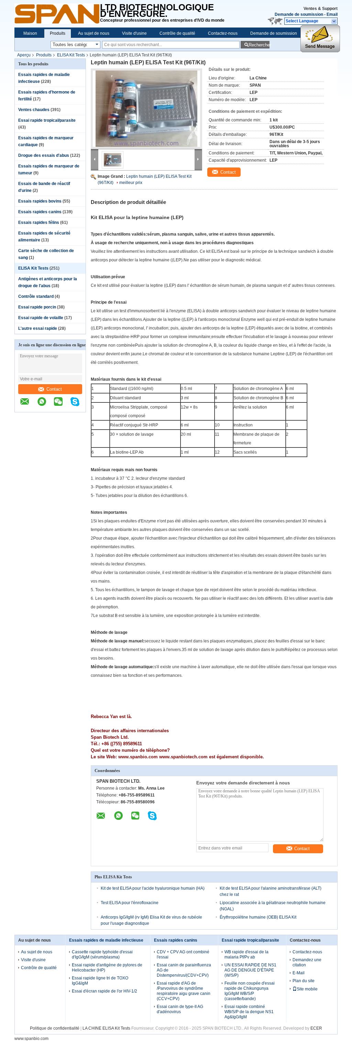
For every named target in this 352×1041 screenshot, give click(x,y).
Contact (54, 389)
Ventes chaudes (34, 109)
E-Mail (299, 972)
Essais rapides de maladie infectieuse (106, 940)
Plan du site (304, 980)
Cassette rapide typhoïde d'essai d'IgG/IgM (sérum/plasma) (102, 954)
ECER (316, 1028)
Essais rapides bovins (40, 201)
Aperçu (24, 55)
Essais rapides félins (38, 222)
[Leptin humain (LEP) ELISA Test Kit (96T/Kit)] (146, 109)
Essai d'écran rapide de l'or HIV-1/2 (104, 991)
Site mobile (307, 989)
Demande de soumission (299, 14)
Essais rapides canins (40, 211)
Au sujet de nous (93, 33)
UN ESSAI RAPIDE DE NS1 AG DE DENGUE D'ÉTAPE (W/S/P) (250, 970)
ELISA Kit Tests (71, 55)
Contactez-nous (223, 33)
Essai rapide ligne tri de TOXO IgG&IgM (100, 981)
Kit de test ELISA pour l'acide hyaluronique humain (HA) (153, 888)
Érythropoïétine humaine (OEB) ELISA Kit (258, 917)
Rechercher (259, 44)
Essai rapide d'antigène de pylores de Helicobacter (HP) (107, 968)
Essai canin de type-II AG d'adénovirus (180, 1009)
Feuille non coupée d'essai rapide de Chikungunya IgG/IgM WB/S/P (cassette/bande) (249, 991)
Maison (30, 33)
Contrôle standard (36, 296)
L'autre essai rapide (37, 328)
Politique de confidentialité (54, 1028)
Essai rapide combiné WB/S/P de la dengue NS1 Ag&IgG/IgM (249, 1011)
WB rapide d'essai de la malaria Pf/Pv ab (246, 954)
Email (332, 14)
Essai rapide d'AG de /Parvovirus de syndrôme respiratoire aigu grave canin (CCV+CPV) (183, 991)
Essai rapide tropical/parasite (47, 120)
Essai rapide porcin (37, 307)
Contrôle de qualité (177, 33)
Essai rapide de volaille (40, 317)
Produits (57, 33)
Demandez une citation (307, 962)
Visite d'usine (134, 33)
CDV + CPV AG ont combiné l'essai (183, 954)
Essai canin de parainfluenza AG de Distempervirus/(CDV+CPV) (184, 970)
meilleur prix (130, 182)
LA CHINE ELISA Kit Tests (106, 1028)
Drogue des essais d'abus (43, 155)
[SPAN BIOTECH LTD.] (57, 14)
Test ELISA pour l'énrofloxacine (129, 902)
